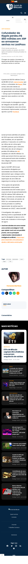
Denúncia (14, 535)
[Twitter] (11, 546)
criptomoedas (18, 82)
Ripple (20, 84)
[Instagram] (16, 546)
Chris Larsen (8, 259)
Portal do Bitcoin (14, 7)
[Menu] (25, 13)
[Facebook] (7, 546)
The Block (15, 112)
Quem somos (14, 514)
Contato (14, 517)
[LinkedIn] (20, 546)
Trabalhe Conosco (14, 527)
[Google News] (14, 548)
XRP (18, 151)
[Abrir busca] (21, 13)
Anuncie (14, 525)
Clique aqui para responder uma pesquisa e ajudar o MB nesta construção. (12, 239)
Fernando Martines (14, 286)
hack (22, 259)
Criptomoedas (5, 29)
